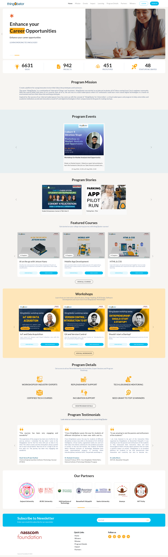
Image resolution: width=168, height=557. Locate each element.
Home (70, 3)
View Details (28, 273)
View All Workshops (84, 353)
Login (144, 3)
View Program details (84, 406)
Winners (133, 3)
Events (85, 3)
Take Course (48, 273)
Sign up (154, 3)
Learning (101, 3)
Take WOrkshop (50, 344)
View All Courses (84, 282)
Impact (92, 3)
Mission (77, 3)
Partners (124, 3)
